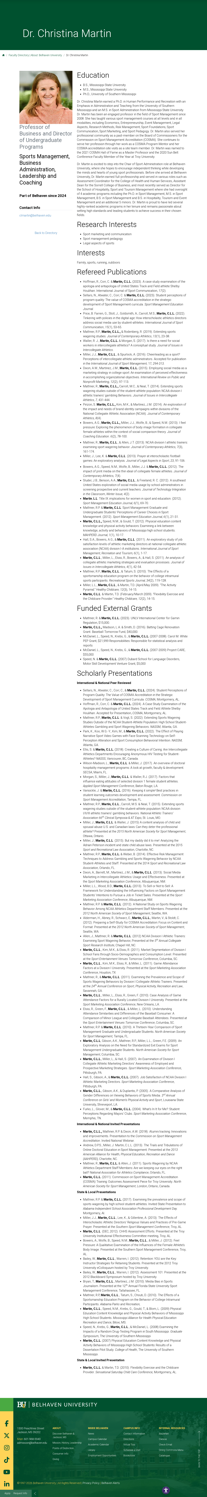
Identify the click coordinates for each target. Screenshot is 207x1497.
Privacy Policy (91, 1483)
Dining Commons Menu (171, 1450)
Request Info (20, 1493)
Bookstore (129, 1455)
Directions (129, 1439)
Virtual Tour (129, 1444)
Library (91, 1450)
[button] (166, 1490)
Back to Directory (46, 233)
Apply (7, 1493)
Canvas (163, 1439)
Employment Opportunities (102, 1455)
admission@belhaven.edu (32, 1442)
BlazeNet (164, 1433)
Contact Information (134, 1433)
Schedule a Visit (132, 1450)
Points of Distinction (63, 1448)
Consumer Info (60, 1453)
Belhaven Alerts (110, 1483)
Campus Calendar (97, 1439)
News (91, 1433)
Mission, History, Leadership (67, 1442)
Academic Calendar (98, 1444)
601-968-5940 (32, 1439)
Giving (56, 1459)
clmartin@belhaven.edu (35, 215)
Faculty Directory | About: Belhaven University (35, 55)
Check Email (165, 1444)
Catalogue (164, 1455)
